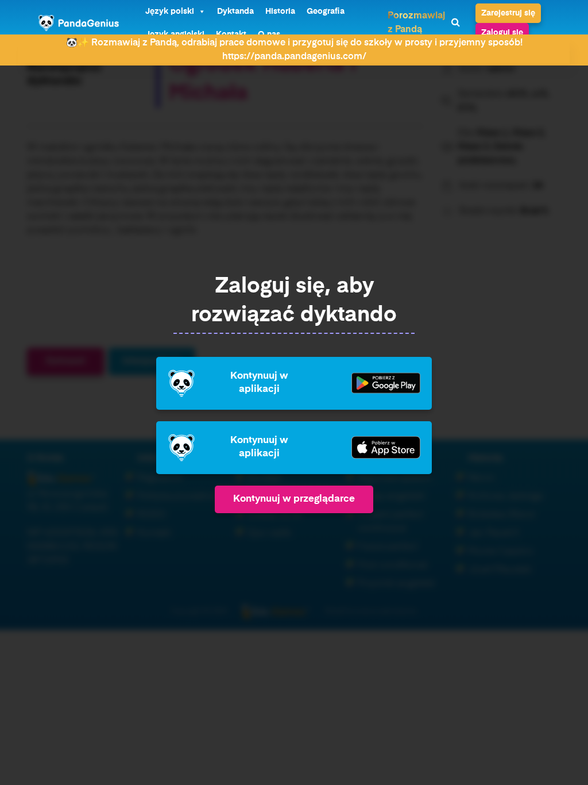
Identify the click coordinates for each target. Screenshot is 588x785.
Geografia (326, 11)
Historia (280, 11)
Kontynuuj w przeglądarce (294, 499)
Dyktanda (235, 11)
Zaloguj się (502, 33)
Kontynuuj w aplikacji (259, 382)
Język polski (169, 11)
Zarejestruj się (508, 13)
